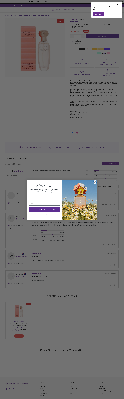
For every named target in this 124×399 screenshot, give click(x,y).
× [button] (120, 4)
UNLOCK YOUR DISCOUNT (44, 210)
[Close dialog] (95, 181)
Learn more (98, 14)
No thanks (44, 215)
